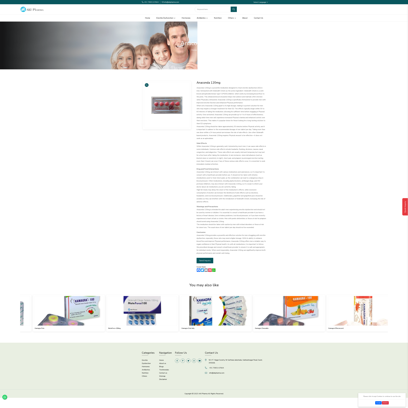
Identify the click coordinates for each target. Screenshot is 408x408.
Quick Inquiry (405, 207)
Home (147, 18)
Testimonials (164, 370)
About (245, 18)
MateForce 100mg (102, 328)
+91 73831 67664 (151, 2)
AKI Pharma (203, 393)
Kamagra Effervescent (324, 328)
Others (231, 18)
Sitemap (162, 376)
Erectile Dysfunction (165, 18)
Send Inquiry (205, 260)
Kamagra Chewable (250, 328)
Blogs (161, 366)
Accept (378, 403)
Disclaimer (163, 379)
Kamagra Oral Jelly (176, 328)
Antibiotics (201, 18)
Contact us (163, 373)
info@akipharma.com (171, 2)
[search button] (234, 9)
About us (162, 363)
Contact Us (258, 18)
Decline (385, 403)
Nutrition (218, 18)
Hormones (186, 18)
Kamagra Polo (28, 328)
